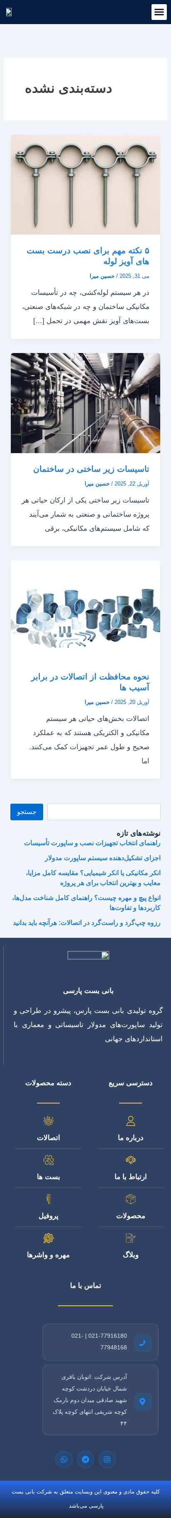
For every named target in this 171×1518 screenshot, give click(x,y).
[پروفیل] (49, 1199)
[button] (159, 12)
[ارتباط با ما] (131, 1160)
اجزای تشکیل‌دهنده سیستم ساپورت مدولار (103, 857)
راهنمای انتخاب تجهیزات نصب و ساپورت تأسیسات (92, 842)
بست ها (48, 1177)
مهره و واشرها (48, 1255)
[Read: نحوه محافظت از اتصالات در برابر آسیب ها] (85, 610)
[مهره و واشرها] (49, 1238)
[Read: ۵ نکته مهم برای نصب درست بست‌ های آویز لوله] (85, 184)
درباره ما (131, 1138)
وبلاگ (131, 1255)
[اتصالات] (49, 1121)
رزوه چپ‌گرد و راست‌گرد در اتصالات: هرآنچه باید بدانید (87, 922)
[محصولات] (131, 1199)
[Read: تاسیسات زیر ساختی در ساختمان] (85, 403)
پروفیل (49, 1216)
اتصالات (48, 1138)
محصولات (130, 1216)
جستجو (27, 811)
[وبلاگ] (131, 1238)
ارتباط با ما (131, 1177)
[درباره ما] (131, 1121)
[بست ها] (49, 1160)
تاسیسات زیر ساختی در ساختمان (91, 468)
